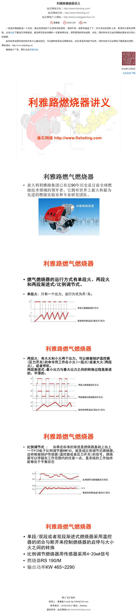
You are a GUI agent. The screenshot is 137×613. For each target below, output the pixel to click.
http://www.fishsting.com (78, 609)
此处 (12, 32)
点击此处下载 (129, 73)
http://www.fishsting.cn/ (77, 12)
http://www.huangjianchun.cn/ (79, 17)
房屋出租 (33, 49)
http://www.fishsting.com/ (77, 8)
